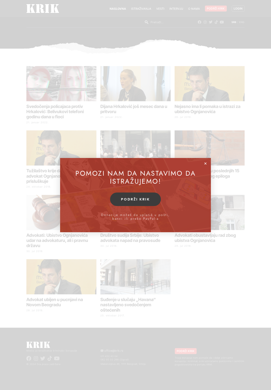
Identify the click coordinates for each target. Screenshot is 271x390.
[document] (135, 195)
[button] (205, 163)
